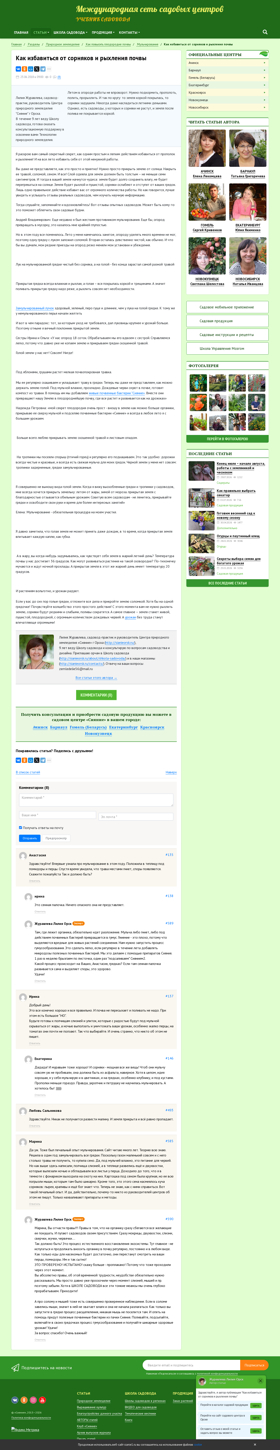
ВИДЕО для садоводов (141, 1407)
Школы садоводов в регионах (145, 1401)
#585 (169, 1141)
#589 (169, 923)
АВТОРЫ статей (87, 1420)
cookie (198, 1444)
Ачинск (40, 727)
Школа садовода (69, 32)
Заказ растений (183, 1401)
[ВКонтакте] (18, 69)
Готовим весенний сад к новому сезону (236, 515)
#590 (169, 1219)
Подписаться (254, 1365)
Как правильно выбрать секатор (236, 492)
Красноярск (152, 727)
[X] (36, 69)
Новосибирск (198, 107)
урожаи (130, 617)
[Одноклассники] (24, 69)
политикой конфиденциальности (217, 1373)
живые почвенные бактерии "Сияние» (117, 393)
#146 (169, 1058)
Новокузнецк (98, 733)
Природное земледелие (93, 1401)
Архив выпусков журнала (94, 1432)
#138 (169, 896)
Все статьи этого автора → (96, 677)
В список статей (28, 772)
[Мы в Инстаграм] (33, 1400)
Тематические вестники (140, 1413)
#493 (169, 1110)
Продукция (102, 32)
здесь (255, 1405)
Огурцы (221, 546)
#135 (169, 854)
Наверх (171, 772)
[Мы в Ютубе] (42, 1400)
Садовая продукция (216, 321)
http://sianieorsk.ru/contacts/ (81, 663)
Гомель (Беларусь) (88, 727)
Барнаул (58, 727)
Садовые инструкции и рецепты (227, 334)
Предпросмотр (56, 838)
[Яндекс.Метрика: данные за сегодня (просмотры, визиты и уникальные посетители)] (25, 1429)
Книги (128, 1420)
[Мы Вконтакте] (14, 1400)
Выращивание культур (91, 1407)
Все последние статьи (227, 583)
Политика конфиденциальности (31, 1417)
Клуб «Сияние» (87, 1426)
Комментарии (96, 695)
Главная (21, 32)
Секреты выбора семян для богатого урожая (239, 560)
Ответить (34, 880)
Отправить (30, 838)
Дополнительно (227, 528)
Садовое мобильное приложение (227, 307)
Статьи (40, 32)
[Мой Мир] (30, 69)
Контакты (128, 32)
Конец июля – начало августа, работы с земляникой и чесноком (241, 467)
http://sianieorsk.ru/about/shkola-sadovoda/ (93, 658)
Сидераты (223, 483)
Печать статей (86, 1439)
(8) (59, 77)
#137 (169, 996)
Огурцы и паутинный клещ (238, 536)
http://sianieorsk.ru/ (120, 642)
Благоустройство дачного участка (99, 1413)
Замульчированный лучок (35, 308)
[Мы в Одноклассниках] (24, 1400)
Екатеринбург (123, 727)
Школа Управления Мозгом (222, 348)
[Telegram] (43, 69)
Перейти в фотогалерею (227, 438)
